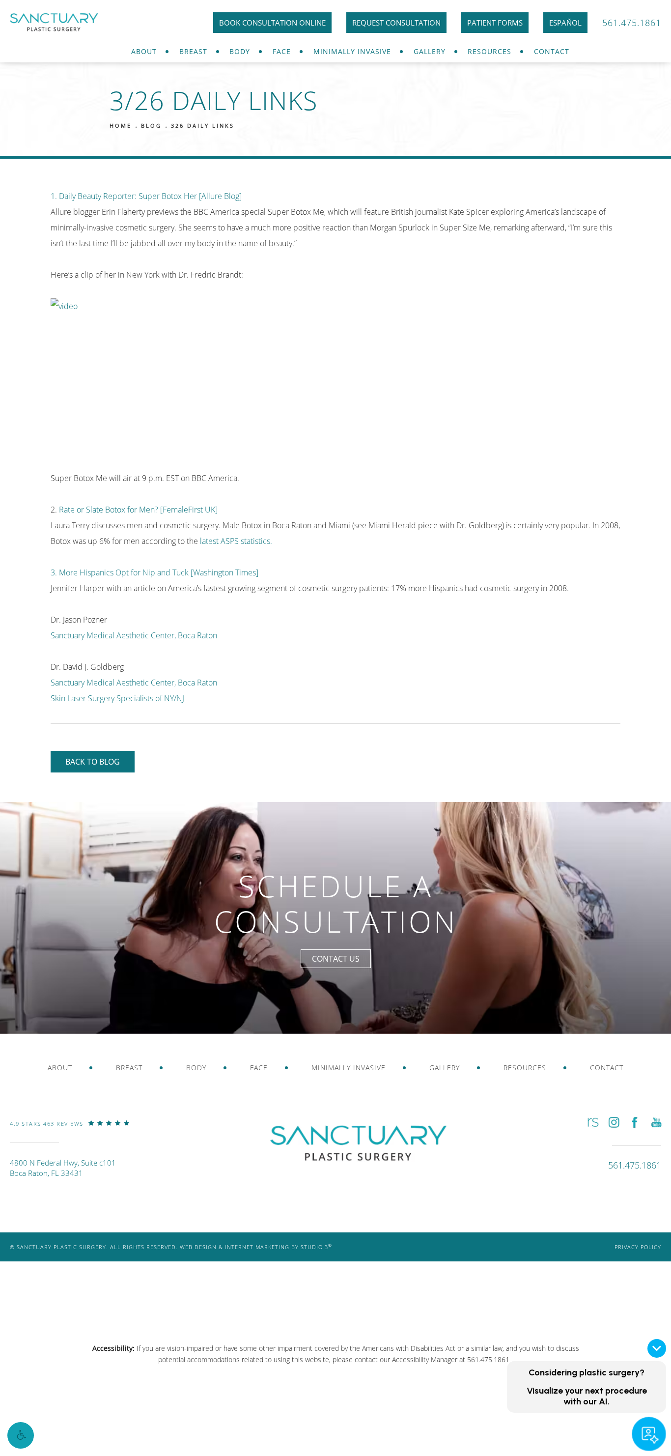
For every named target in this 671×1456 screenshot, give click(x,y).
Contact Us (336, 958)
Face (282, 51)
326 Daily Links (202, 125)
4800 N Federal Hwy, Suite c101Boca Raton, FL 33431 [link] (63, 1168)
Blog (151, 125)
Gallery (430, 51)
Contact (551, 51)
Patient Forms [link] (495, 23)
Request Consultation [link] (396, 23)
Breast (193, 51)
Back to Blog (92, 761)
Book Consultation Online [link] (272, 23)
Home (121, 125)
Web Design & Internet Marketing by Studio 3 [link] (256, 1247)
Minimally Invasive (352, 51)
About (144, 51)
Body (239, 51)
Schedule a (335, 904)
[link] (70, 1130)
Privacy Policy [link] (638, 1247)
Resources (489, 51)
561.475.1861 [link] (631, 23)
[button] (20, 1435)
